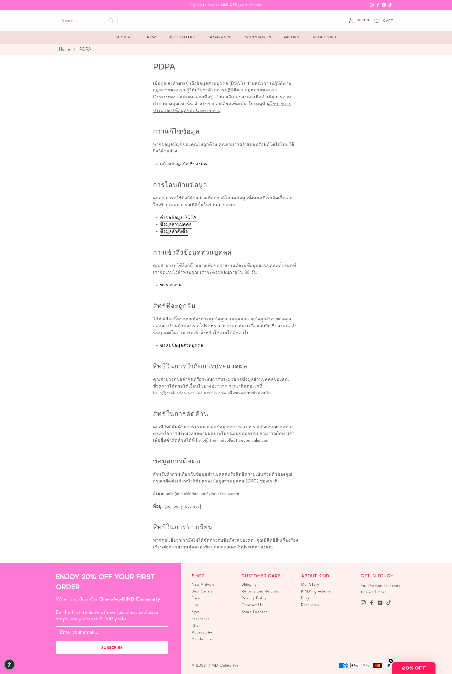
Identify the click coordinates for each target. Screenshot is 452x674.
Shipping (249, 585)
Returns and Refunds (260, 591)
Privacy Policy (254, 598)
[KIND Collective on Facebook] (371, 602)
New (151, 37)
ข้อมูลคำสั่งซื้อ (174, 231)
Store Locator (254, 612)
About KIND (324, 37)
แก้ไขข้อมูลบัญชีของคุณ (184, 164)
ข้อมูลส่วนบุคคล (176, 224)
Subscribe (112, 647)
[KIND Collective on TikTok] (388, 602)
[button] (414, 668)
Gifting (292, 37)
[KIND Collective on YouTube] (380, 602)
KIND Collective (226, 20)
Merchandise (203, 639)
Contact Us (252, 605)
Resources (310, 605)
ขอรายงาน (171, 285)
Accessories (257, 37)
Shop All (125, 37)
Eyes (196, 612)
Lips (195, 605)
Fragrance (220, 37)
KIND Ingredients (316, 591)
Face (196, 598)
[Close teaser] (390, 660)
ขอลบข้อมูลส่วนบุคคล (181, 345)
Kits (195, 626)
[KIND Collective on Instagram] (363, 602)
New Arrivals (203, 585)
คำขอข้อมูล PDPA (178, 218)
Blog (305, 598)
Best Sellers (182, 37)
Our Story (310, 585)
